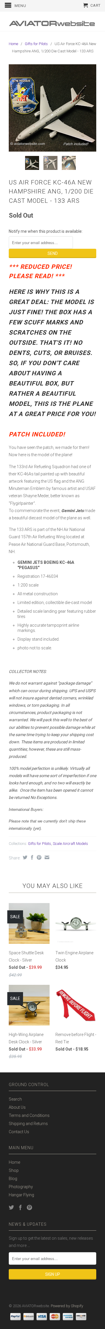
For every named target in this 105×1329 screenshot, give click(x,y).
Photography (21, 1186)
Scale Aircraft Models (70, 843)
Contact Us (19, 1131)
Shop (14, 1170)
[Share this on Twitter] (24, 857)
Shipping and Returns (28, 1123)
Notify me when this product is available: (46, 231)
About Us (17, 1107)
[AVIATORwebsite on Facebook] (20, 1207)
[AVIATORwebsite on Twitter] (11, 1207)
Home (14, 1162)
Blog (13, 1178)
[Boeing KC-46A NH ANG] (52, 108)
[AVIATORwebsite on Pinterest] (29, 1207)
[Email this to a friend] (46, 857)
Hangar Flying (21, 1195)
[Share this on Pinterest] (38, 857)
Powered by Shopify (67, 1306)
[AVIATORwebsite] (52, 21)
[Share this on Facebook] (31, 857)
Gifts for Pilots (36, 44)
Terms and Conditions (29, 1115)
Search (15, 1099)
